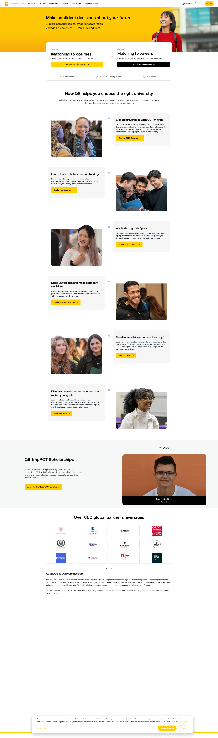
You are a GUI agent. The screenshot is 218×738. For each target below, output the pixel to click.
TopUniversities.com (54, 580)
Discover (42, 3)
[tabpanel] (110, 545)
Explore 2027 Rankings (128, 138)
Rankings (31, 3)
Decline (183, 728)
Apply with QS (186, 4)
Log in (201, 3)
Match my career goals (144, 64)
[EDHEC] (93, 558)
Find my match (60, 413)
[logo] (14, 3)
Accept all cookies (167, 728)
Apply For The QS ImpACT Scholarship (43, 487)
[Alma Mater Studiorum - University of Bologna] (61, 530)
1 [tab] (106, 568)
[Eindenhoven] (125, 558)
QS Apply (81, 585)
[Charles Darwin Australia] (93, 544)
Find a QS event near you (64, 302)
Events (65, 3)
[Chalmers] (61, 544)
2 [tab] (109, 568)
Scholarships (76, 3)
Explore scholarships (62, 190)
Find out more (124, 355)
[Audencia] (125, 530)
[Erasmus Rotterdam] (157, 558)
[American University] (93, 530)
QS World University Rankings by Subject (88, 582)
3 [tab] (111, 568)
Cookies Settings (41, 728)
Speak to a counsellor (128, 244)
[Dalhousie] (125, 544)
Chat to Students (91, 3)
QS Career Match (53, 590)
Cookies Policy (182, 722)
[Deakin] (157, 544)
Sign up (209, 3)
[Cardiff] (157, 530)
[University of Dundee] (61, 558)
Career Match (54, 3)
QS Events (68, 585)
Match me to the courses (77, 64)
